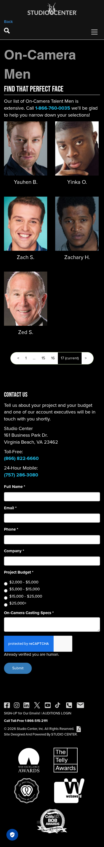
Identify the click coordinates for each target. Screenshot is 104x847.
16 (53, 358)
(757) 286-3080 (21, 474)
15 (43, 358)
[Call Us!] (69, 704)
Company (14, 551)
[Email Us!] (80, 704)
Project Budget (18, 572)
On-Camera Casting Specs (29, 613)
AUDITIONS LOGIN (56, 713)
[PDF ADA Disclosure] (79, 728)
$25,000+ (17, 603)
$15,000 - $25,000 (25, 596)
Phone (11, 529)
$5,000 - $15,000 (24, 589)
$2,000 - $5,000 (23, 582)
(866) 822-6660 (21, 458)
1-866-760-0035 (52, 108)
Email (10, 508)
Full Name (14, 487)
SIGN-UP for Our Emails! (22, 713)
